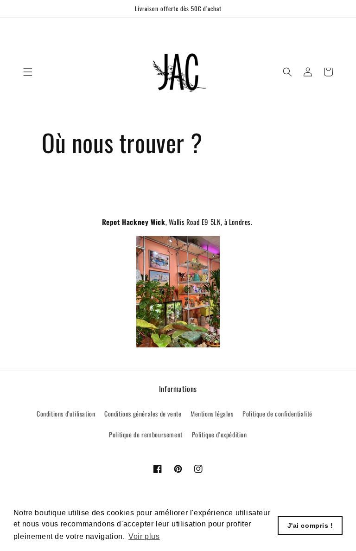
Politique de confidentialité (277, 413)
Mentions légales (212, 413)
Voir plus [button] (143, 536)
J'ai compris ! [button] (310, 525)
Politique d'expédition (219, 434)
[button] (28, 72)
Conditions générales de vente (142, 413)
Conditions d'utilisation (66, 413)
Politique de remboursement (146, 434)
